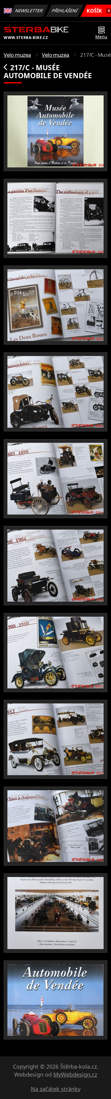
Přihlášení (65, 10)
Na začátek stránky (55, 1089)
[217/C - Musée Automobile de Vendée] (55, 131)
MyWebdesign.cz (75, 1074)
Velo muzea (17, 54)
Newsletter (29, 10)
